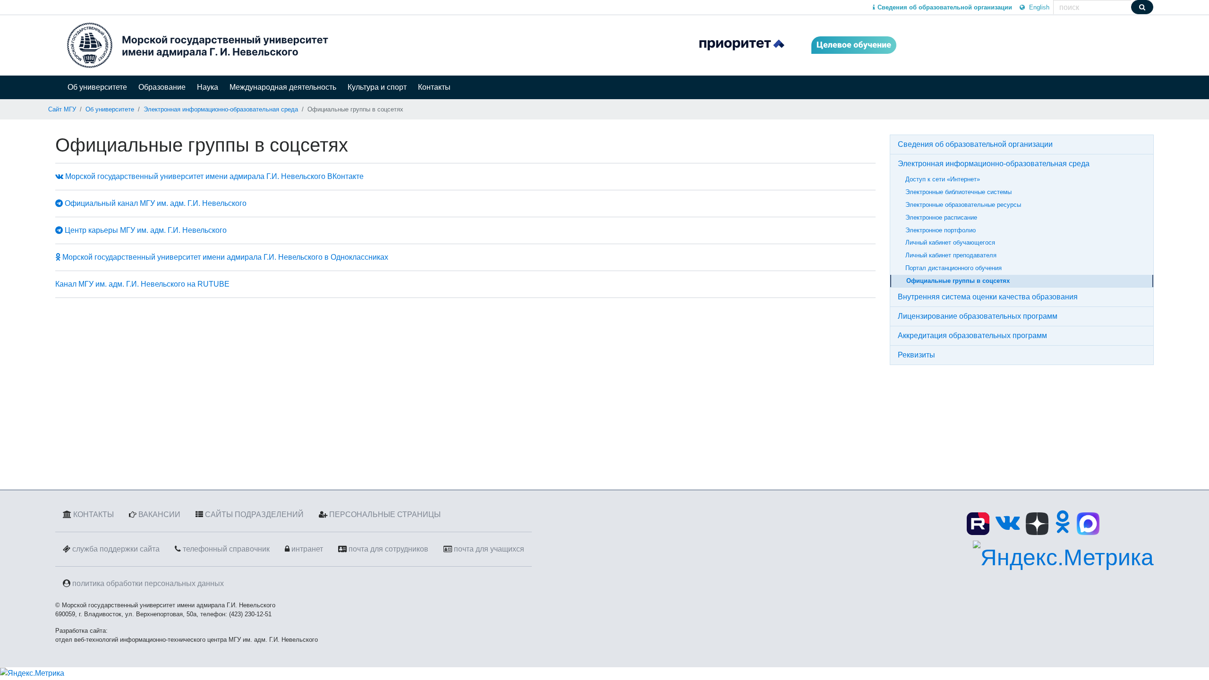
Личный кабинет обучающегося (950, 242)
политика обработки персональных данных (148, 583)
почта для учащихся (489, 549)
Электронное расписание (941, 217)
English (1038, 7)
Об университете (97, 87)
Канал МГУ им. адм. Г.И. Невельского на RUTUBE (142, 284)
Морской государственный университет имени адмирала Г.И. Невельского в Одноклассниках (224, 257)
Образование (162, 87)
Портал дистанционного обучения (953, 268)
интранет (307, 549)
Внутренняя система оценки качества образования (988, 297)
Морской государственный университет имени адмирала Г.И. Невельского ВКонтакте (213, 176)
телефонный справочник (226, 549)
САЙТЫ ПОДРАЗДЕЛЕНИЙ (254, 514)
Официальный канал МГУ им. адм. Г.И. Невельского (155, 203)
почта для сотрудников (388, 549)
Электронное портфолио (940, 230)
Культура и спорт (377, 87)
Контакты (434, 87)
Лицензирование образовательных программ (977, 316)
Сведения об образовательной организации (975, 144)
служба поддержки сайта (116, 549)
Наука (207, 87)
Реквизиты (916, 355)
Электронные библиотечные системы (958, 192)
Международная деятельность (283, 87)
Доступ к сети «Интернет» (942, 179)
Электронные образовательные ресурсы (963, 204)
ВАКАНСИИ (159, 514)
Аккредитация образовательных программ (972, 336)
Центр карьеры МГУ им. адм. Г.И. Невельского (145, 230)
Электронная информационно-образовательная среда (221, 109)
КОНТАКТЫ (93, 514)
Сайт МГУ (62, 109)
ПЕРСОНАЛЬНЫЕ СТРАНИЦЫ (385, 514)
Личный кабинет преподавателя (950, 255)
